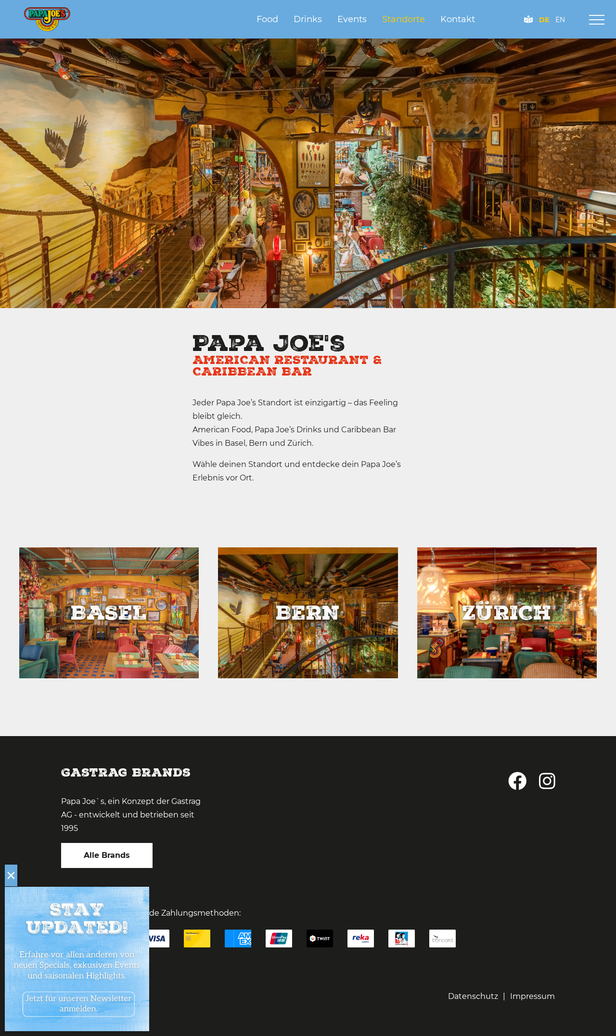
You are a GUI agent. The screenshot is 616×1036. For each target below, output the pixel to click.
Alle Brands (107, 855)
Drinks (308, 19)
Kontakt (457, 19)
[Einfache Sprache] (528, 19)
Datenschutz (473, 996)
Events (352, 19)
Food (267, 19)
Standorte (403, 19)
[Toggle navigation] (596, 19)
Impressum (532, 996)
